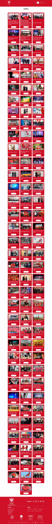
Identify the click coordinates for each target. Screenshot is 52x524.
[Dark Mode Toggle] (38, 3)
